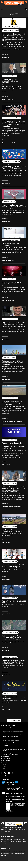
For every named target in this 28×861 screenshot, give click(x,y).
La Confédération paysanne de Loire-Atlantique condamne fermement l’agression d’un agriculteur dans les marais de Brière (14, 37)
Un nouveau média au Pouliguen (10, 244)
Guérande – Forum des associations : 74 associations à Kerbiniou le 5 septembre (14, 166)
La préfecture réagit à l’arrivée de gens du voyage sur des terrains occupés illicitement (13, 662)
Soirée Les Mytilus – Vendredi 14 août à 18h (14, 602)
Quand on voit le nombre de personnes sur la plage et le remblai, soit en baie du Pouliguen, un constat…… (14, 749)
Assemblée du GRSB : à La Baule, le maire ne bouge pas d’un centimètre (13, 403)
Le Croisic (14, 693)
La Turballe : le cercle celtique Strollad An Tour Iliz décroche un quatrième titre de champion (14, 123)
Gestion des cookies (19, 851)
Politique (14, 76)
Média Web (6, 756)
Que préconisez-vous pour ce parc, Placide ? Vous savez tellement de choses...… (14, 739)
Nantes (5, 764)
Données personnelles (7, 853)
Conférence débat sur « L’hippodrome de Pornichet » (12, 531)
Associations (10, 118)
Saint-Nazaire (6, 760)
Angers (5, 762)
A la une (5, 30)
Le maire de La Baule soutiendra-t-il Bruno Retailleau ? (10, 81)
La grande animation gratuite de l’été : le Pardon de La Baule (14, 206)
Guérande (16, 30)
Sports (14, 357)
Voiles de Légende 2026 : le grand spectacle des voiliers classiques (13, 363)
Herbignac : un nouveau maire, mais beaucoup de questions (14, 323)
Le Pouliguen (16, 240)
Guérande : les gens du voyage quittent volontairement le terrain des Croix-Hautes (13, 637)
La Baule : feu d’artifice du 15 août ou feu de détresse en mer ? (14, 284)
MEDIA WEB (9, 793)
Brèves (9, 526)
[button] (2, 9)
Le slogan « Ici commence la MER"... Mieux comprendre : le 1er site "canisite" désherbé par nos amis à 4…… (15, 744)
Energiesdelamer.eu (8, 775)
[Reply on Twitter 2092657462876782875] (6, 814)
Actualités (10, 30)
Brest (4, 768)
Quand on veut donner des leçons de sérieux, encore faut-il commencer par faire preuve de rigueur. (14, 445)
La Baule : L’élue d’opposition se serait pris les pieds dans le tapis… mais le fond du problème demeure (13, 489)
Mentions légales (19, 853)
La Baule (9, 76)
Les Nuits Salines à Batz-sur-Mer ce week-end (14, 698)
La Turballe (17, 118)
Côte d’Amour (6, 758)
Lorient (4, 766)
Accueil (3, 851)
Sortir (13, 201)
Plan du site (10, 851)
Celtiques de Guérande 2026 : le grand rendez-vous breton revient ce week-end (13, 566)
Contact (3, 844)
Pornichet (14, 526)
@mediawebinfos (18, 793)
